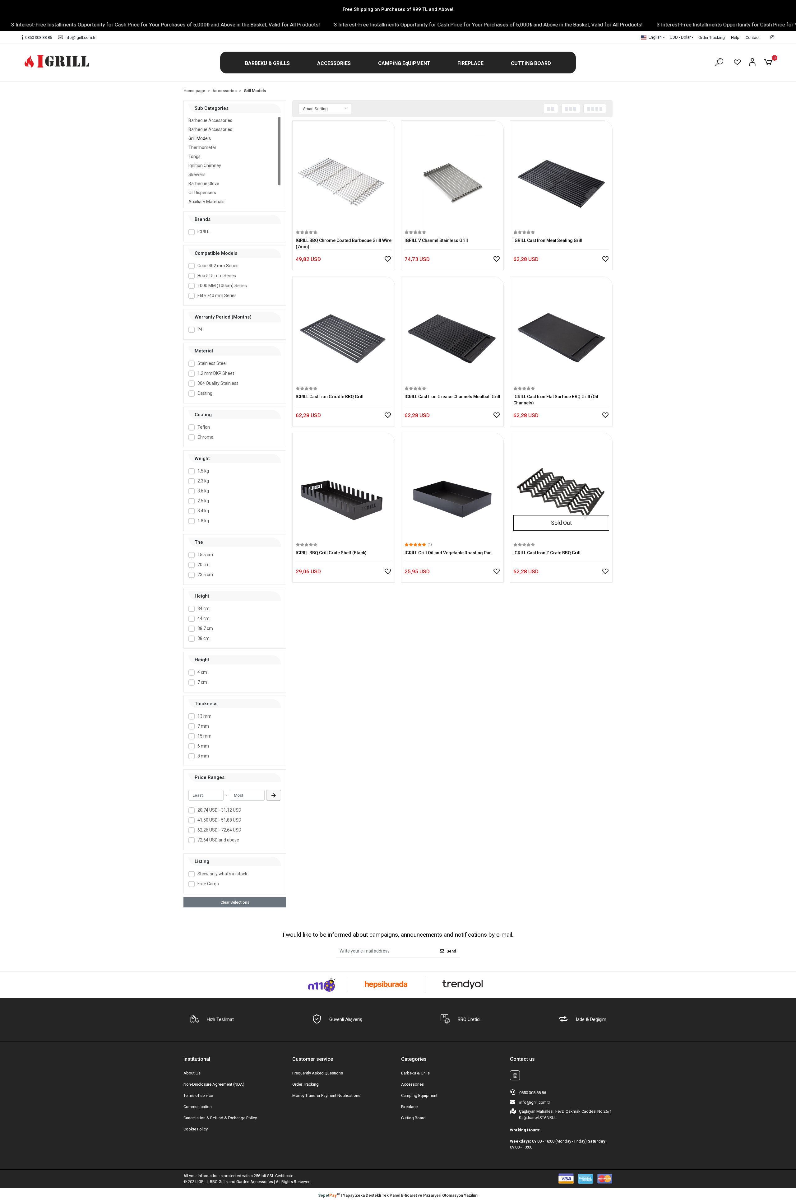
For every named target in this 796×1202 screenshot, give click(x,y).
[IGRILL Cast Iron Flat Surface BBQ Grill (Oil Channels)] (561, 332)
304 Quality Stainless (217, 383)
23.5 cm (205, 574)
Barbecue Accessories (210, 120)
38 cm (203, 638)
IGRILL (203, 231)
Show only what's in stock (222, 873)
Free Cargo (208, 883)
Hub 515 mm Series (216, 275)
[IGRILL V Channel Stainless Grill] (452, 176)
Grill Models (199, 138)
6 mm (203, 745)
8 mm (203, 755)
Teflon (203, 427)
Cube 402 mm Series (217, 265)
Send (451, 951)
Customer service (312, 1059)
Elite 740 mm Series (217, 295)
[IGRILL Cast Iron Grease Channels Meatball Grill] (452, 332)
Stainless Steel (212, 363)
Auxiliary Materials (206, 201)
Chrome (205, 437)
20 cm (203, 564)
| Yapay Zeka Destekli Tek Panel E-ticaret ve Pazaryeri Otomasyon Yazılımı (398, 1195)
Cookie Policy (195, 1129)
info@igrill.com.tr (534, 1102)
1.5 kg (203, 470)
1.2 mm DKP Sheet (215, 373)
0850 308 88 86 (532, 1092)
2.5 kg (203, 500)
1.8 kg (203, 520)
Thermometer (202, 147)
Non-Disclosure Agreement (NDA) (213, 1084)
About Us (192, 1073)
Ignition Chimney (204, 165)
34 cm (203, 608)
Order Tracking (711, 37)
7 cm (202, 682)
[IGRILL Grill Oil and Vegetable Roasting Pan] (452, 488)
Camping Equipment (419, 1095)
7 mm (203, 726)
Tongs (194, 156)
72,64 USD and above (218, 839)
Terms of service (198, 1095)
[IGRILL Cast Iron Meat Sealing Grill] (561, 176)
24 (199, 329)
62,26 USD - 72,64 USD (219, 829)
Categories (414, 1059)
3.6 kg (203, 490)
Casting (204, 393)
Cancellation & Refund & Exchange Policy (220, 1118)
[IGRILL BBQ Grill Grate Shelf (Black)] (343, 488)
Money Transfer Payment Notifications (326, 1095)
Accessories (412, 1084)
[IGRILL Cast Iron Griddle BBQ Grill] (343, 332)
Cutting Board (413, 1118)
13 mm (204, 716)
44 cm (203, 618)
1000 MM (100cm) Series (222, 285)
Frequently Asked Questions (317, 1073)
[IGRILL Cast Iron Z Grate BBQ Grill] (561, 488)
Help (735, 37)
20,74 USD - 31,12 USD (219, 810)
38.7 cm (205, 628)
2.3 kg (203, 480)
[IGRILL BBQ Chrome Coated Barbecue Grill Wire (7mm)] (343, 176)
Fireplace (409, 1106)
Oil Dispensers (202, 192)
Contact (753, 37)
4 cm (202, 672)
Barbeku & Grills (415, 1073)
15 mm (204, 736)
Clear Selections (234, 902)
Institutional (196, 1059)
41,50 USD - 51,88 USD (219, 820)
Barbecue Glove (203, 183)
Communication (197, 1106)
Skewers (197, 174)
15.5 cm (205, 554)
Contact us (522, 1059)
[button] (267, 63)
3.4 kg (203, 510)
